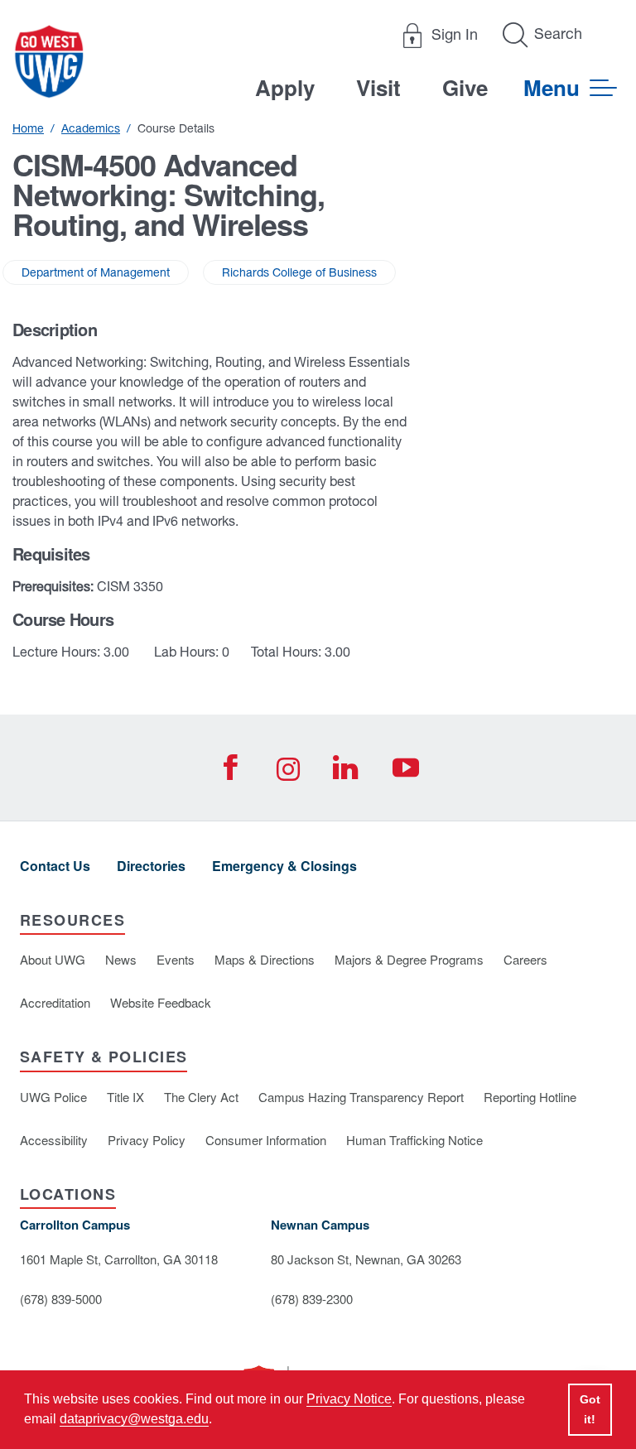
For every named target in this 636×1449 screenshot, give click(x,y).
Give (465, 87)
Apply (285, 87)
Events (176, 959)
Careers (525, 959)
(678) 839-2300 (312, 1298)
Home (28, 128)
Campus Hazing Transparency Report (361, 1096)
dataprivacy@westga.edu (134, 1419)
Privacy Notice (349, 1399)
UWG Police (53, 1096)
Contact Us (55, 865)
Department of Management (96, 272)
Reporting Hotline (530, 1096)
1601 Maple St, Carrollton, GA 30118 (119, 1259)
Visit (378, 87)
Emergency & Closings (284, 865)
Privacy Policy (147, 1139)
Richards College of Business (299, 272)
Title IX (125, 1096)
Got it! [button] (590, 1409)
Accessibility (54, 1139)
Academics (90, 128)
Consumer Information (265, 1139)
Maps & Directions (264, 959)
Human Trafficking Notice (414, 1139)
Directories (151, 865)
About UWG (52, 959)
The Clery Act (201, 1096)
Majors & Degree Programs (409, 959)
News (121, 959)
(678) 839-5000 (61, 1298)
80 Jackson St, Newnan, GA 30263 (366, 1259)
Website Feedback (160, 1002)
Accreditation (55, 1002)
